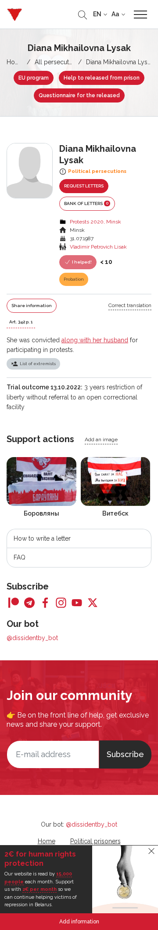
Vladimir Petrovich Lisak (98, 247)
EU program (33, 78)
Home (15, 62)
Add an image (101, 439)
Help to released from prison (102, 78)
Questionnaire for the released (79, 95)
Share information (31, 305)
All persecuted (55, 62)
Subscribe (125, 754)
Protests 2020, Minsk (95, 222)
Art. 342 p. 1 (20, 321)
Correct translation (129, 305)
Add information (79, 922)
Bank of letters (86, 203)
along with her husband (94, 340)
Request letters (84, 185)
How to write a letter (42, 538)
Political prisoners (95, 841)
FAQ (19, 557)
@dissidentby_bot (32, 637)
